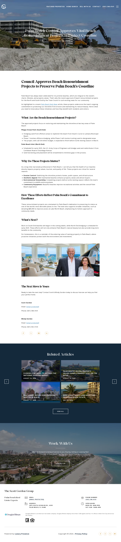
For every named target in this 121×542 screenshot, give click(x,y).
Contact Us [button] (60, 463)
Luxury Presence (22, 534)
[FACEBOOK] (100, 534)
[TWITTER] (110, 534)
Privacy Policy (81, 534)
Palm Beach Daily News (49, 104)
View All (60, 411)
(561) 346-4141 (91, 499)
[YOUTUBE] (115, 534)
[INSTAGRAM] (105, 534)
